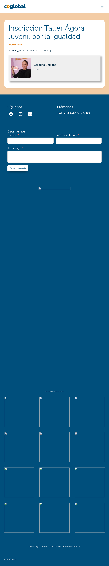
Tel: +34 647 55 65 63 (73, 113)
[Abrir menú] (102, 7)
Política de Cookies (71, 546)
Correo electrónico (66, 135)
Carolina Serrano (45, 65)
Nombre (12, 135)
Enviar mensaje (18, 168)
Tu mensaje (13, 148)
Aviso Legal (34, 546)
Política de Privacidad (51, 546)
